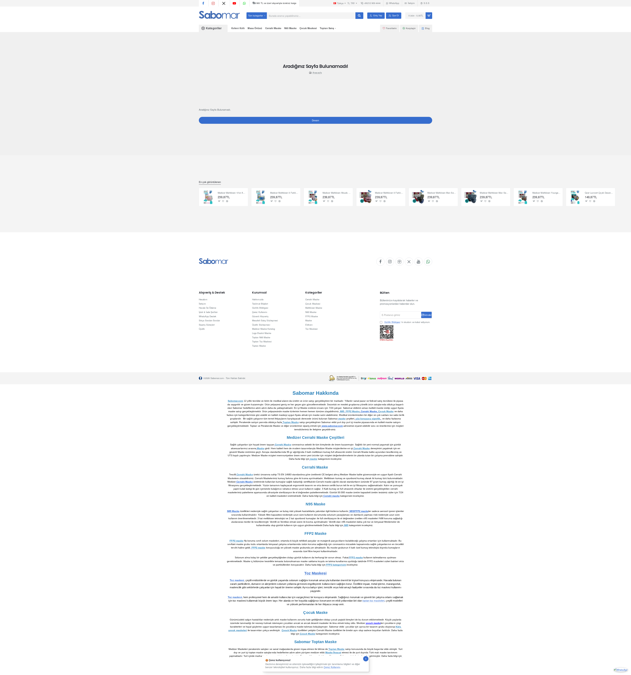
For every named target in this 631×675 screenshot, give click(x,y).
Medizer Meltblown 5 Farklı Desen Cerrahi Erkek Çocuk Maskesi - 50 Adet (284, 192)
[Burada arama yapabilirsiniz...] (359, 15)
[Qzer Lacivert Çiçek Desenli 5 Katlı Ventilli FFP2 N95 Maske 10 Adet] (575, 197)
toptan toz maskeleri (373, 600)
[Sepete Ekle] (324, 201)
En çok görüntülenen (210, 182)
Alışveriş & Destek (212, 292)
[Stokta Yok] (219, 201)
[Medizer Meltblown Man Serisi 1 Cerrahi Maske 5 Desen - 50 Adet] (417, 197)
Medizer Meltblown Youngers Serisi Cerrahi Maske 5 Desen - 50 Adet (546, 192)
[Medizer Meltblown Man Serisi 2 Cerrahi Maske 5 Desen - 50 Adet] (470, 197)
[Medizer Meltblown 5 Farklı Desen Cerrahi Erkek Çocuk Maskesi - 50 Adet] (260, 197)
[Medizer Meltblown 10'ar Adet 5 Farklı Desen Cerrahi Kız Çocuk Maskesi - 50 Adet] (208, 197)
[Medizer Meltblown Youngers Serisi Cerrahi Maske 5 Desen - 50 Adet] (522, 197)
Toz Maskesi (315, 573)
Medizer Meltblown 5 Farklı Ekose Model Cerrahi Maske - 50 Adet (389, 192)
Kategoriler (313, 292)
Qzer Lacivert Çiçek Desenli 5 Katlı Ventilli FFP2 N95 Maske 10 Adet (599, 192)
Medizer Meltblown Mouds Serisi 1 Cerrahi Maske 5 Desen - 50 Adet (337, 192)
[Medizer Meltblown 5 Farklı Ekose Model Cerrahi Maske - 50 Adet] (365, 197)
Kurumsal (259, 292)
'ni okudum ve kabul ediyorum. (407, 322)
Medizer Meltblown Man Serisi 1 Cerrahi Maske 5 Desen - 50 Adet (441, 192)
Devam (315, 120)
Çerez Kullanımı (332, 667)
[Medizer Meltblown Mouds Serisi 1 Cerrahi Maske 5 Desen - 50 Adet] (312, 197)
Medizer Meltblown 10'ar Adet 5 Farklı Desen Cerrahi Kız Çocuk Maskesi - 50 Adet (232, 192)
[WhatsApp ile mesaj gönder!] (621, 669)
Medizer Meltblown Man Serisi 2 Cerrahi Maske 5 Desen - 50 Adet (494, 192)
